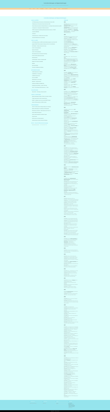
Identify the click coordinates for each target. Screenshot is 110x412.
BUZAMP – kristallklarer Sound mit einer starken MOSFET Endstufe (41, 100)
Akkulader (33, 63)
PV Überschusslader (73, 49)
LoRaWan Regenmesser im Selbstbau (37, 71)
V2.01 (74, 96)
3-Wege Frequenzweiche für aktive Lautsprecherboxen (39, 98)
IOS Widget (69, 72)
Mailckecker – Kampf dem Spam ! (36, 81)
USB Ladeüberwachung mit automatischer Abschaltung (39, 53)
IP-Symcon (68, 77)
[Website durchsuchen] (79, 8)
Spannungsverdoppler (35, 65)
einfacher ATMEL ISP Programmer (36, 112)
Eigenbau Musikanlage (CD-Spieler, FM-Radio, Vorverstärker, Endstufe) (42, 96)
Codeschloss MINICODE (35, 31)
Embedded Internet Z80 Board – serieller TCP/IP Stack (39, 85)
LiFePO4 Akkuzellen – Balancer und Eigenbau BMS (39, 59)
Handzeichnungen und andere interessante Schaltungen (39, 120)
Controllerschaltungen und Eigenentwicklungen (55, 3)
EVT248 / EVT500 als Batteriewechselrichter (38, 55)
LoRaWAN (70, 37)
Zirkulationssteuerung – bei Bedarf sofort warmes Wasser (40, 35)
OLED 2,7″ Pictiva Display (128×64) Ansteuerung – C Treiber (40, 87)
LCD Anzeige (70, 29)
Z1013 (65, 57)
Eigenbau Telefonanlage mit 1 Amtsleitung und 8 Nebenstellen (40, 108)
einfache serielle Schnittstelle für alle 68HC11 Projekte (39, 114)
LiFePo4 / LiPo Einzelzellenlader (36, 51)
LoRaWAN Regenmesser (74, 91)
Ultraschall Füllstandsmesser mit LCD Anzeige (38, 37)
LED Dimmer (34, 33)
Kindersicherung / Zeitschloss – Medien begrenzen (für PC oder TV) (41, 110)
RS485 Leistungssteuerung (74, 74)
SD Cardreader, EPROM (74, 51)
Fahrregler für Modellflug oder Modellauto (37, 67)
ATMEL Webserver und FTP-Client (36, 79)
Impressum (44, 403)
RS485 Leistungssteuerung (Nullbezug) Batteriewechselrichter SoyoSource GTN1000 (44, 29)
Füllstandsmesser (70, 73)
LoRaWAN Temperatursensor (36, 75)
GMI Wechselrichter (34, 57)
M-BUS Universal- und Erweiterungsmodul (38, 118)
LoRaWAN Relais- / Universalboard (37, 73)
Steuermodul (76, 29)
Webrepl (74, 68)
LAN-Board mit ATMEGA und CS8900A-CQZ (38, 83)
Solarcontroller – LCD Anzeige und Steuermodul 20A (39, 91)
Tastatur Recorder (34, 116)
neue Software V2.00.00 (73, 67)
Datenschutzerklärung (33, 403)
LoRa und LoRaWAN (35, 77)
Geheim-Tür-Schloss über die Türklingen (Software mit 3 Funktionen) (41, 106)
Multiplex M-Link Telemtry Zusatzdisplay (37, 61)
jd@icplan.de (70, 407)
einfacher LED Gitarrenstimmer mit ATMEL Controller (39, 102)
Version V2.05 (69, 39)
